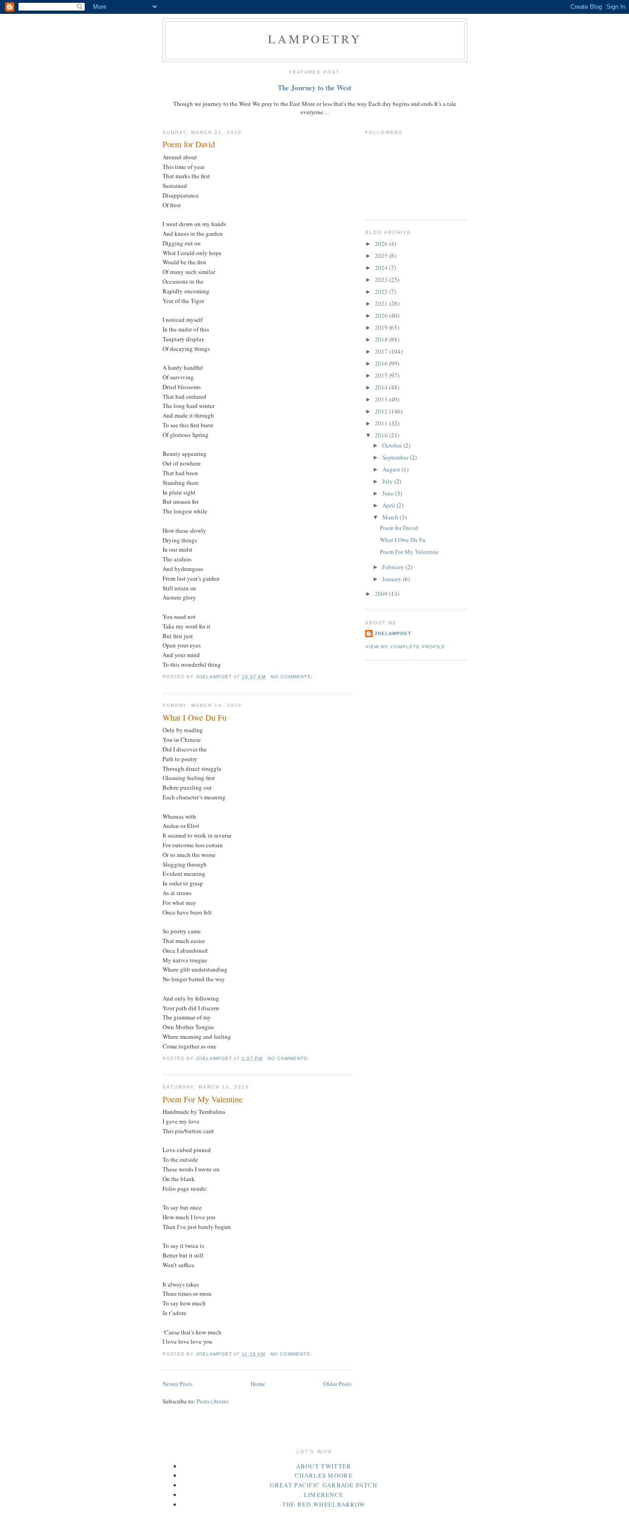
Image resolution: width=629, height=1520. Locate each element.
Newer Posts (177, 1384)
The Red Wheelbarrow (324, 1504)
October (392, 445)
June (388, 493)
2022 (382, 291)
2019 (382, 327)
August (392, 469)
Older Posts (337, 1384)
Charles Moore (324, 1475)
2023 (382, 279)
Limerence (324, 1495)
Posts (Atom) (212, 1401)
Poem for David (189, 144)
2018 (382, 339)
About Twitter (324, 1466)
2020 (382, 315)
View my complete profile (405, 646)
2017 (382, 351)
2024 (382, 267)
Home (257, 1384)
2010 (382, 435)
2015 (382, 375)
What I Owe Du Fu (195, 717)
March (391, 517)
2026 (382, 243)
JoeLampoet (392, 633)
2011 (382, 423)
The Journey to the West (314, 87)
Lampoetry (315, 39)
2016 (382, 363)
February (394, 567)
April (389, 505)
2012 (382, 411)
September (396, 457)
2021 (382, 303)
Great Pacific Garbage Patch (323, 1485)
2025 (382, 255)
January (392, 579)
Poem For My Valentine (203, 1099)
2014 (382, 387)
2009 (382, 593)
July (388, 481)
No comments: (292, 676)
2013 (382, 399)
